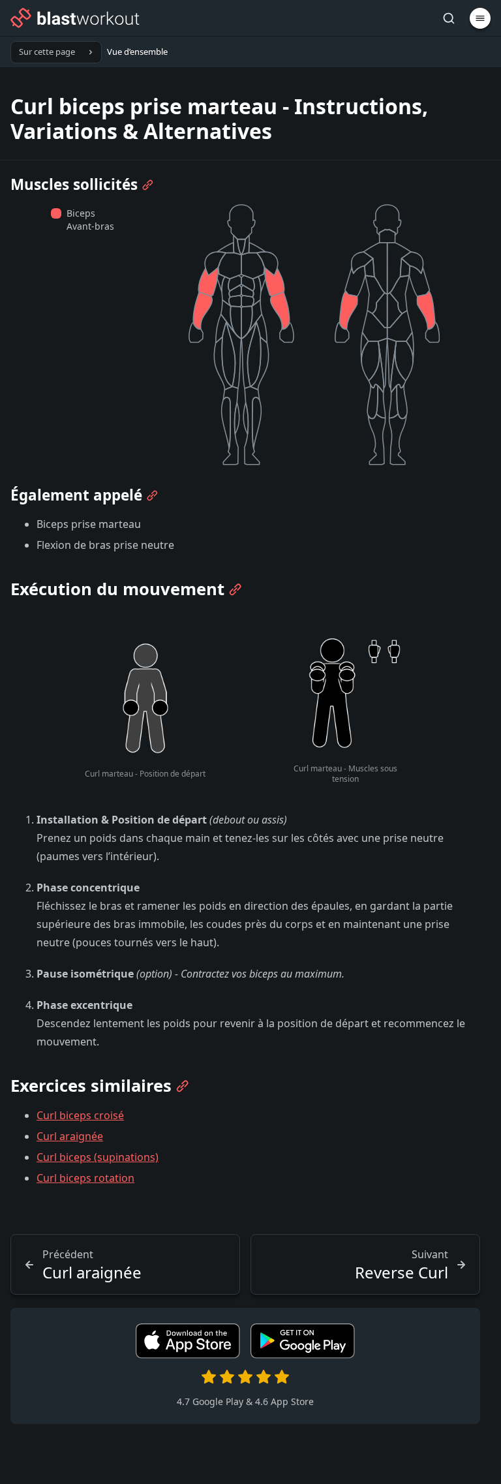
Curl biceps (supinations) (98, 1157)
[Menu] (480, 18)
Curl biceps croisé (80, 1115)
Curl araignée (70, 1136)
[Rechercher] (448, 18)
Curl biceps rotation (85, 1178)
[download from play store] (302, 1355)
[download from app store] (188, 1355)
